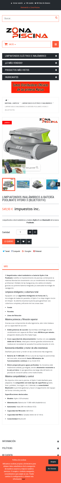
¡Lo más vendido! (13, 63)
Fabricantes (11, 77)
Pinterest (38, 251)
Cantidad (6, 232)
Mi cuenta (29, 3)
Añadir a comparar (29, 241)
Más (6, 266)
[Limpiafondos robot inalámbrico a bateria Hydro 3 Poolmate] (8, 184)
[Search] (56, 17)
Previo (3, 184)
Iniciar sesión (18, 3)
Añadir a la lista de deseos (23, 241)
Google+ (28, 251)
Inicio (6, 100)
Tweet (7, 251)
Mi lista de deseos (43, 3)
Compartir (16, 251)
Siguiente (58, 184)
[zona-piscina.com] (30, 32)
